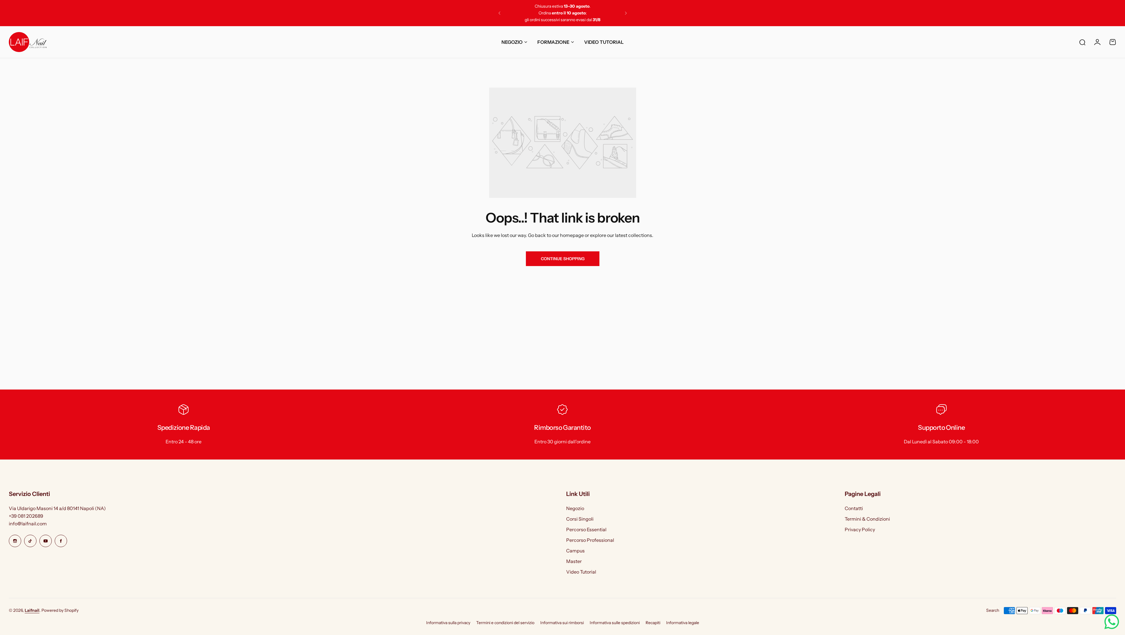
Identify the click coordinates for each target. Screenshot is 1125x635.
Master (574, 561)
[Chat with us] (1111, 621)
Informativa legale (682, 622)
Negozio (575, 508)
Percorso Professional (590, 540)
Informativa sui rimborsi (562, 622)
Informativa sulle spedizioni (615, 622)
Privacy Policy (860, 529)
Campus (575, 551)
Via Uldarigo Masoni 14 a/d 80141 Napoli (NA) (57, 508)
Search (992, 610)
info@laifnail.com (28, 524)
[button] (499, 13)
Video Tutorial (581, 572)
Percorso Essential (586, 529)
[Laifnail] (27, 42)
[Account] (1097, 42)
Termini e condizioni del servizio (505, 622)
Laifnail (32, 610)
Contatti (854, 508)
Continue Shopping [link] (562, 258)
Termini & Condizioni (867, 519)
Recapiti (653, 622)
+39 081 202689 (26, 516)
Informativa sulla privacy (448, 622)
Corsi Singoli (580, 519)
